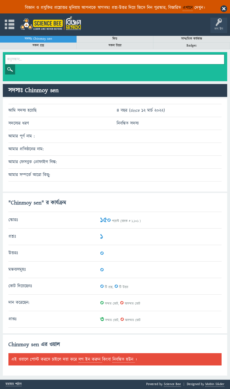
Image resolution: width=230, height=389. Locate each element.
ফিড (114, 38)
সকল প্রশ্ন (38, 45)
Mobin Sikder (214, 384)
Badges (192, 45)
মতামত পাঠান (14, 384)
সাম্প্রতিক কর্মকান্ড (191, 38)
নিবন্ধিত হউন (123, 359)
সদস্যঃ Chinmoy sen (38, 38)
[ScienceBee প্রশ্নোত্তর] (50, 23)
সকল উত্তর (115, 45)
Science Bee (172, 384)
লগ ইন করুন (90, 359)
